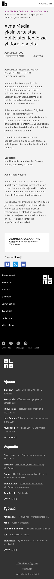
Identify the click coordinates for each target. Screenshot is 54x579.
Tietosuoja (19, 348)
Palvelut (6, 289)
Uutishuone (7, 318)
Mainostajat (7, 282)
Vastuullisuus (8, 303)
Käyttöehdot (33, 348)
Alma (4, 3)
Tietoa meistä (8, 275)
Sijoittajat (6, 296)
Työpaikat (7, 310)
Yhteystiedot (8, 325)
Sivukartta (6, 348)
